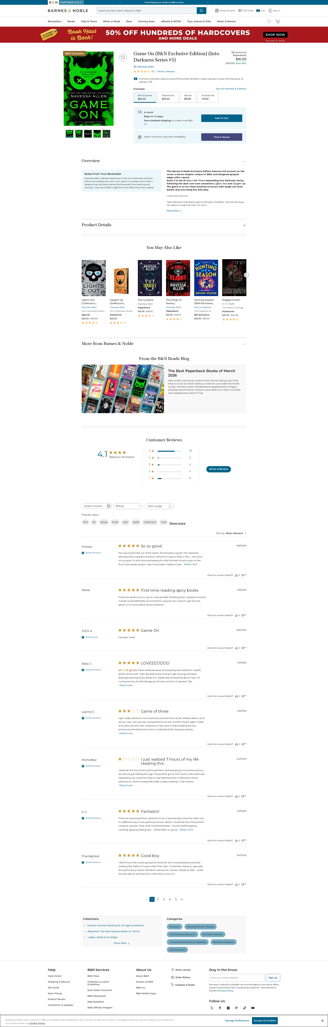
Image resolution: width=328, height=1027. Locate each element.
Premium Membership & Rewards (30, 359)
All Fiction (21, 384)
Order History (12, 131)
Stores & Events (15, 137)
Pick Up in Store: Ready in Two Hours (22, 226)
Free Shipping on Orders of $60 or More (23, 215)
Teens (18, 637)
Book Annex (22, 522)
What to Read (9, 105)
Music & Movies (11, 122)
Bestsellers (7, 94)
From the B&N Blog (19, 817)
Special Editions (23, 765)
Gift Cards (11, 142)
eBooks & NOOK (11, 114)
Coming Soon (8, 111)
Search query (13, 61)
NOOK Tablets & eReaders (33, 869)
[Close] (4, 55)
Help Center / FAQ (22, 364)
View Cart (7, 13)
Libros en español (24, 526)
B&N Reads (12, 126)
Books (6, 98)
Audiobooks (21, 516)
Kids (17, 603)
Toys (17, 667)
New (4, 108)
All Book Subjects (25, 529)
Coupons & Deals (24, 814)
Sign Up (5, 31)
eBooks (19, 897)
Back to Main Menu (13, 154)
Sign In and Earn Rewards (22, 349)
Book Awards (22, 789)
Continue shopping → (13, 42)
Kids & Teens (9, 101)
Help (8, 147)
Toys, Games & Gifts (13, 118)
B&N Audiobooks (25, 940)
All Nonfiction (23, 424)
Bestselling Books (25, 510)
